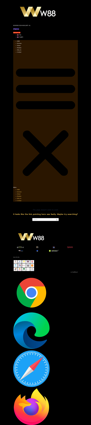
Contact (19, 52)
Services (19, 43)
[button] (45, 122)
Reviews (19, 48)
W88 (18, 41)
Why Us (19, 50)
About (18, 45)
